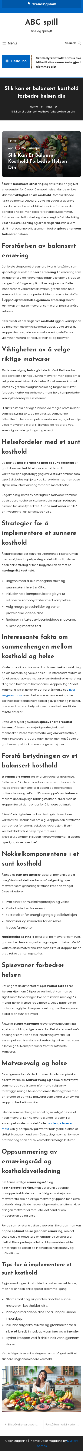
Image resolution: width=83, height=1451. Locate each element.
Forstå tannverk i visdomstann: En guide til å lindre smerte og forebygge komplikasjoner (64, 1424)
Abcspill (34, 148)
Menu (12, 43)
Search (70, 43)
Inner (13, 141)
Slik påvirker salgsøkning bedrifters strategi (24, 1424)
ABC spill (41, 23)
